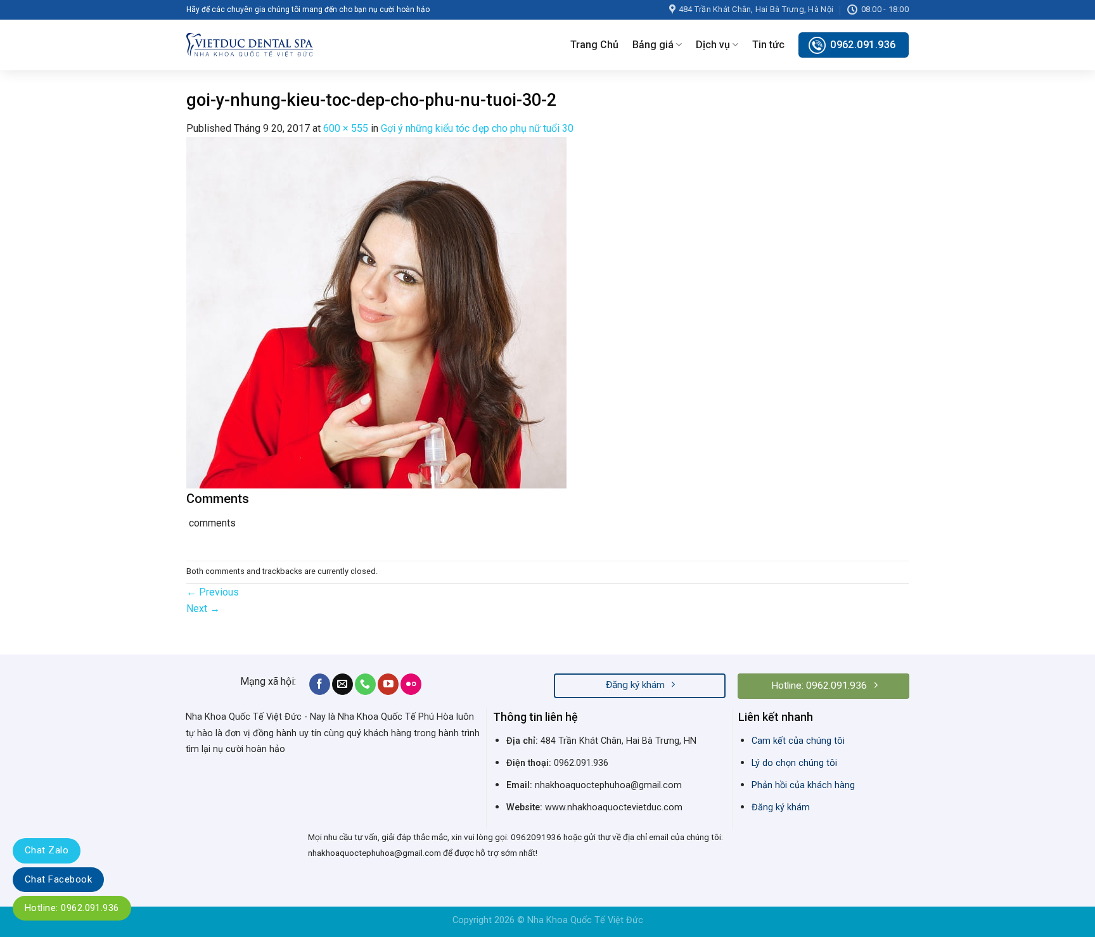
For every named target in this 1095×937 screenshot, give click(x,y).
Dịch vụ (713, 45)
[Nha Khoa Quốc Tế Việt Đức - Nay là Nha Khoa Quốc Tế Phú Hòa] (249, 44)
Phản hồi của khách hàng (803, 785)
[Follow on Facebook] (319, 684)
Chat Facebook (58, 879)
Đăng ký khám (781, 807)
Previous (212, 592)
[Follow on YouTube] (388, 684)
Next (203, 608)
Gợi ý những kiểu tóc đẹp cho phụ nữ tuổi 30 (477, 128)
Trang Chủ (594, 45)
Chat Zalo (46, 850)
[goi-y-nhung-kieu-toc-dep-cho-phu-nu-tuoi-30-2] (376, 311)
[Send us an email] (342, 684)
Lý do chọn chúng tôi (794, 763)
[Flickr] (410, 684)
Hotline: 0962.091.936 (72, 908)
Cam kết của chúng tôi (798, 741)
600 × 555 (345, 128)
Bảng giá (653, 45)
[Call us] (365, 684)
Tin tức (768, 45)
